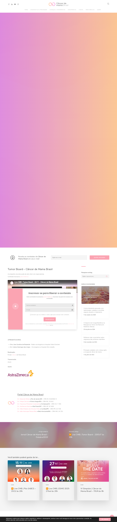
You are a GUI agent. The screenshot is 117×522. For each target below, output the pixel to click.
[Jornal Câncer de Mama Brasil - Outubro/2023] (29, 435)
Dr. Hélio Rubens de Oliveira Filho (28, 409)
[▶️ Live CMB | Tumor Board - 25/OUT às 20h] (87, 435)
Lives (12, 485)
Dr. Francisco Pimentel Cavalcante (28, 404)
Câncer (14, 355)
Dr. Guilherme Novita (24, 406)
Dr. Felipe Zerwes (23, 401)
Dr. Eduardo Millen (23, 399)
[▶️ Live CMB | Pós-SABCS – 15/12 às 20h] (23, 480)
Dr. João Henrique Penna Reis (27, 411)
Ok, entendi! (105, 519)
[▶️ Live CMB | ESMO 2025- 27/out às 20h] (58, 480)
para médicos (24, 277)
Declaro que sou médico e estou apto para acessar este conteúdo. (50, 314)
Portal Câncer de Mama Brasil (30, 394)
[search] (108, 4)
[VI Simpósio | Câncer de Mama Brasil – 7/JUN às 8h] (93, 480)
